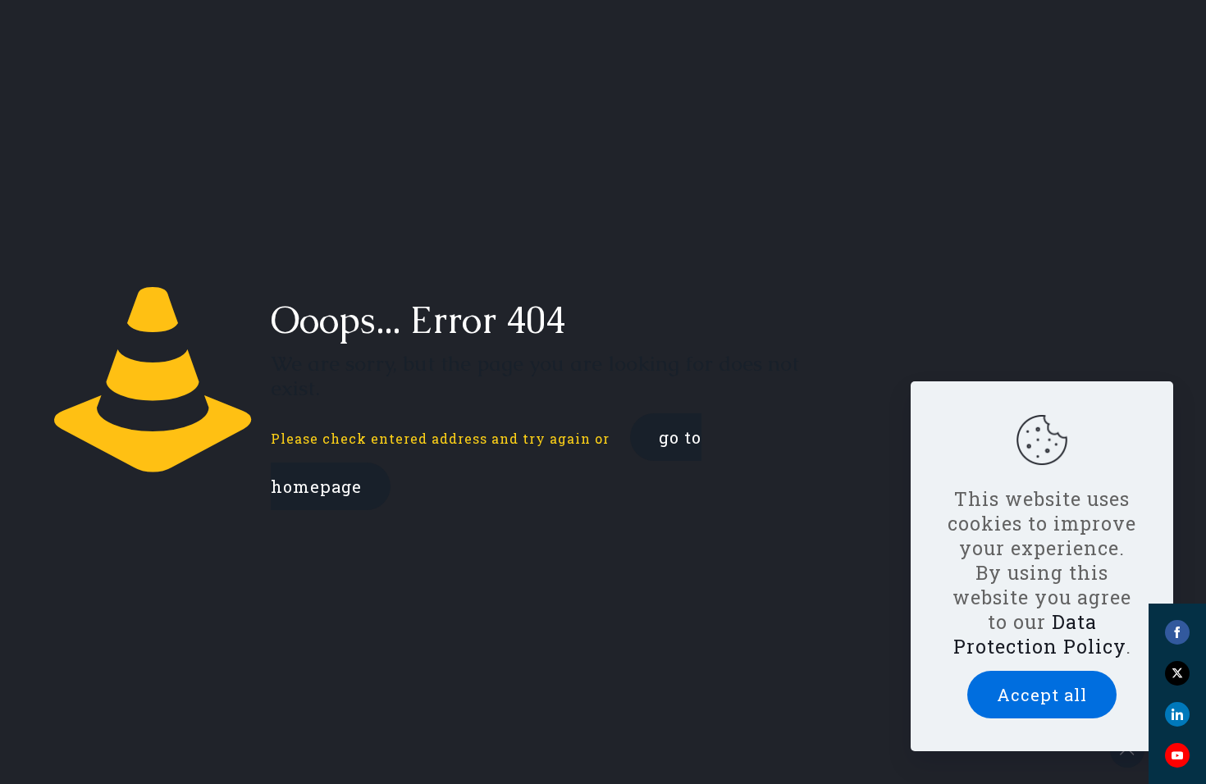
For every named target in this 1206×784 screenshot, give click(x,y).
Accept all (1042, 694)
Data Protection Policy (1039, 634)
